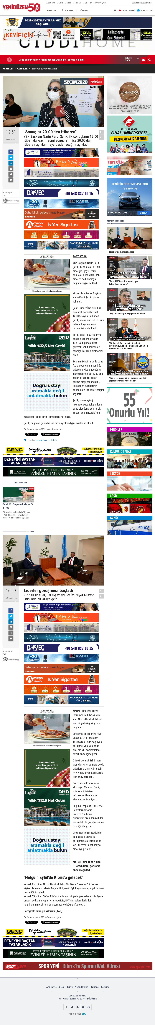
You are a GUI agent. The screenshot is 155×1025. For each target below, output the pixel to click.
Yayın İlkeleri (81, 987)
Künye (70, 987)
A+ (101, 132)
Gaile (61, 3)
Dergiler (116, 429)
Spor (113, 495)
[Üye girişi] (83, 1007)
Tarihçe (95, 987)
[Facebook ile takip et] (66, 1007)
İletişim (105, 987)
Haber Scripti (75, 1013)
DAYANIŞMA (100, 3)
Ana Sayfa (50, 3)
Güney (114, 518)
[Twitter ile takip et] (72, 1007)
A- (101, 137)
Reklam (78, 3)
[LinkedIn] (10, 163)
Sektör (115, 473)
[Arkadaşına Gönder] (10, 168)
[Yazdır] (10, 174)
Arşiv (61, 987)
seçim (39, 440)
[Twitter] (10, 157)
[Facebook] (10, 152)
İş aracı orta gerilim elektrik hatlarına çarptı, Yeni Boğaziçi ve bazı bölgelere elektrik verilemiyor (69, 59)
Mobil (69, 3)
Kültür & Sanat (120, 451)
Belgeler (88, 3)
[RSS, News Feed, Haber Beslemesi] (77, 1007)
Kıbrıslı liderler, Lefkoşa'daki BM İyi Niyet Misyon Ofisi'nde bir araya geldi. (59, 597)
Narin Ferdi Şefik (50, 440)
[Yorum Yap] (10, 179)
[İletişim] (144, 60)
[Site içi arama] (149, 60)
